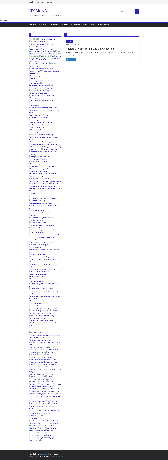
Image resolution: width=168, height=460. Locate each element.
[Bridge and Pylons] (35, 120)
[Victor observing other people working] (41, 95)
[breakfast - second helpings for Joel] (40, 122)
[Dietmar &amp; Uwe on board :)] (31, 364)
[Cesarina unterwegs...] (40, 364)
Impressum (54, 25)
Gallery (33, 25)
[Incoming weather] (33, 88)
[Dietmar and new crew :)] (45, 357)
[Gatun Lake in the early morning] (40, 130)
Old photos (75, 25)
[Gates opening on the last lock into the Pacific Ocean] (45, 110)
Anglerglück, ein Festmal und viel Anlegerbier (90, 48)
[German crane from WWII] (45, 115)
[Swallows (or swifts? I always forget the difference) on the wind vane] (41, 69)
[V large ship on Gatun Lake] (38, 93)
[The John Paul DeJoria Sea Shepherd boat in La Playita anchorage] (34, 83)
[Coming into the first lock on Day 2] (40, 117)
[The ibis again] (42, 83)
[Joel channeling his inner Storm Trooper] (34, 105)
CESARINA (38, 10)
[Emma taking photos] (41, 91)
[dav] (39, 54)
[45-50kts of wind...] (43, 362)
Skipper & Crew (103, 25)
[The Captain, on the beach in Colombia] (33, 428)
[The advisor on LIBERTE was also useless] (41, 103)
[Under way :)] (53, 86)
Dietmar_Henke (81, 45)
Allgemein (69, 41)
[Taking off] (35, 71)
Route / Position (89, 25)
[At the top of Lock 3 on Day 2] (39, 125)
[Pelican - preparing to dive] (50, 71)
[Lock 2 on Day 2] (47, 100)
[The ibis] (41, 88)
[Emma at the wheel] (35, 115)
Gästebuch (43, 25)
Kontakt (64, 25)
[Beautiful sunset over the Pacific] (33, 91)
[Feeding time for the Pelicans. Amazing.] (39, 86)
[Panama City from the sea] (35, 100)
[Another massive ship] (36, 127)
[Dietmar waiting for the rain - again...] (41, 76)
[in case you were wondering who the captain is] (44, 108)
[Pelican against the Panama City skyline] (42, 81)
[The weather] (33, 78)
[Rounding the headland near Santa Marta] (43, 359)
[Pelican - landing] (34, 73)
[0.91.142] (39, 64)
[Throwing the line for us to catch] (40, 98)
